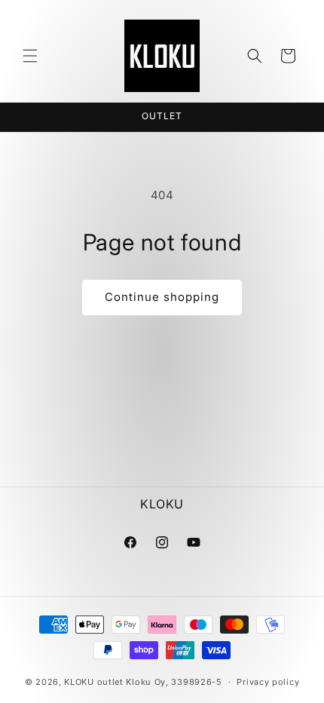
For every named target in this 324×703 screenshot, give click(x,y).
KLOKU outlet (93, 682)
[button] (30, 55)
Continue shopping (162, 297)
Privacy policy (268, 682)
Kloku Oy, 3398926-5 (174, 682)
